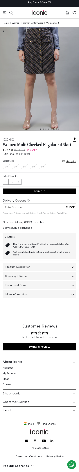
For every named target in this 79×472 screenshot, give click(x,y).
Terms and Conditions (29, 456)
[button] (4, 12)
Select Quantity (10, 176)
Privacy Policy (55, 456)
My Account (10, 373)
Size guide (71, 161)
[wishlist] (74, 12)
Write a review (39, 347)
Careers (7, 384)
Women (15, 22)
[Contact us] (71, 464)
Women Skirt (52, 22)
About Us (8, 368)
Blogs (6, 379)
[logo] (39, 12)
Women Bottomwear (33, 22)
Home (6, 22)
